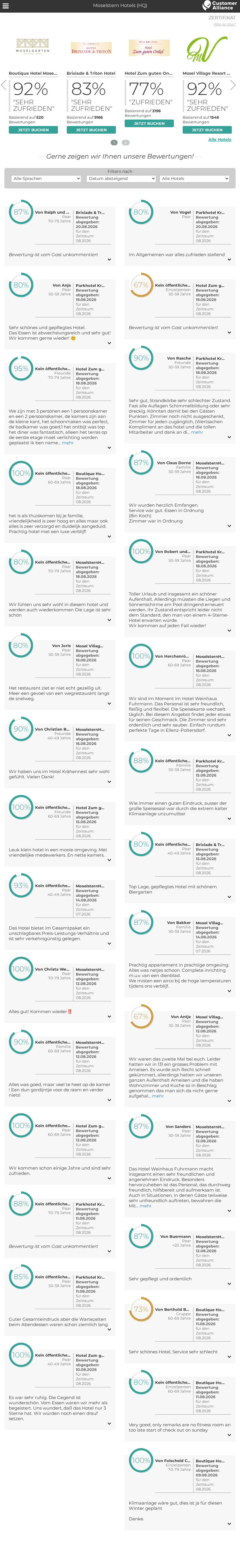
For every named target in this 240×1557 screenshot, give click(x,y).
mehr (68, 442)
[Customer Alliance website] (219, 6)
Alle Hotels (219, 139)
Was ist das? (225, 24)
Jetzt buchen (33, 129)
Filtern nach (120, 171)
